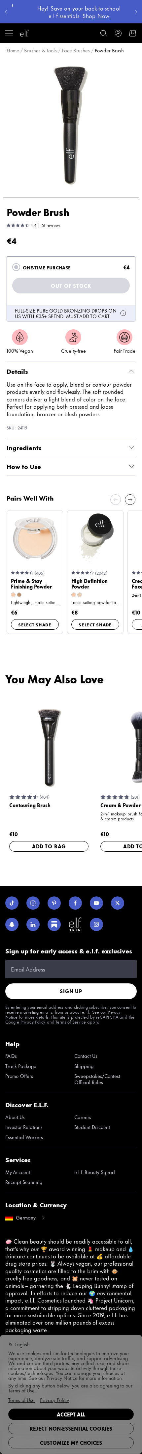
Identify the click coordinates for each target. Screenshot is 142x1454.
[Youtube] (96, 903)
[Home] (24, 33)
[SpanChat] (11, 924)
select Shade (35, 624)
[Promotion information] (123, 313)
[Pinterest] (54, 903)
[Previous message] (6, 11)
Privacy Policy (33, 1021)
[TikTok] (11, 903)
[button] (71, 124)
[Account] (118, 33)
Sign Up (71, 991)
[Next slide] (130, 499)
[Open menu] (9, 33)
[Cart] (133, 33)
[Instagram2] (96, 924)
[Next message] (136, 11)
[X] (117, 903)
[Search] (104, 33)
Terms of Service (70, 1021)
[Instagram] (33, 903)
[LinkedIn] (33, 924)
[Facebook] (75, 903)
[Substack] (54, 924)
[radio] (16, 267)
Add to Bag (49, 846)
